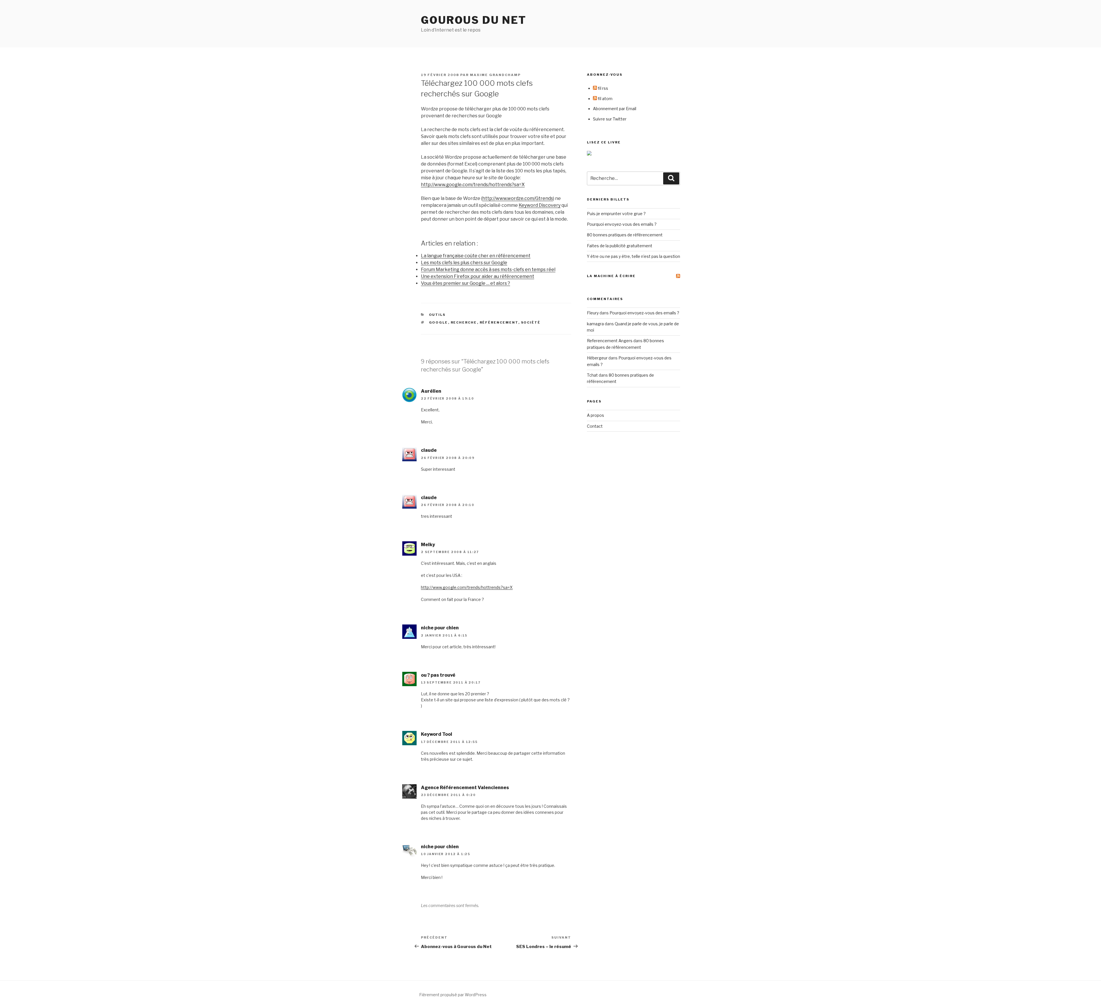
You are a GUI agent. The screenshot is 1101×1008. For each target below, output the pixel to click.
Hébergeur (597, 357)
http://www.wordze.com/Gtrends (517, 198)
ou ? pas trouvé (438, 675)
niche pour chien (440, 628)
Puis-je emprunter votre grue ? (616, 213)
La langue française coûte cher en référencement (475, 255)
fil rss (602, 88)
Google (438, 322)
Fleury (593, 312)
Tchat (592, 375)
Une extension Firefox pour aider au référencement (477, 276)
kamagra (595, 323)
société (531, 322)
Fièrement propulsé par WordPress (453, 994)
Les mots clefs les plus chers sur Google (464, 262)
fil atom (604, 98)
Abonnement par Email (614, 108)
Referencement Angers (610, 340)
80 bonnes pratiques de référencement (625, 234)
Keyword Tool (436, 734)
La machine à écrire (611, 276)
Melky (428, 544)
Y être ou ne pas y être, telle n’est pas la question (633, 256)
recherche (464, 322)
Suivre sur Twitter (609, 118)
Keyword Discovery (540, 205)
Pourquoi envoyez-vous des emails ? (622, 224)
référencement (499, 322)
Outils (437, 315)
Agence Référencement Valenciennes (465, 787)
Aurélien (431, 391)
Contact (595, 426)
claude (429, 450)
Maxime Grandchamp (495, 75)
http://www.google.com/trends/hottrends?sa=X (473, 184)
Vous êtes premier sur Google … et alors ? (465, 283)
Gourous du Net (473, 20)
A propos (595, 415)
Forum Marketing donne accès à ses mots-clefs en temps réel (488, 269)
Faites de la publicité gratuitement (619, 245)
